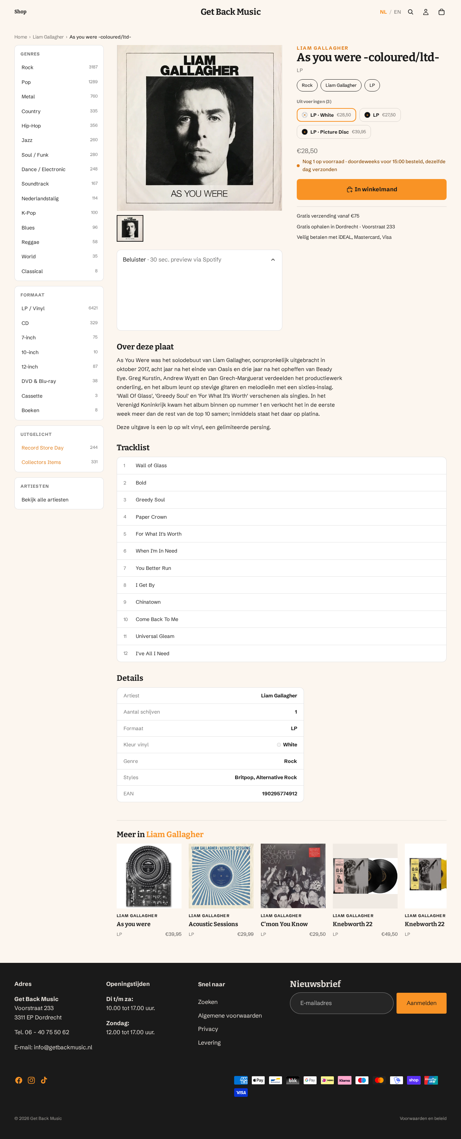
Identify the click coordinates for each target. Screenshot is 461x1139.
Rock (307, 85)
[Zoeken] (411, 12)
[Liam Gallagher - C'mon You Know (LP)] (293, 876)
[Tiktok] (44, 1080)
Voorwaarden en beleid (423, 1118)
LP (372, 85)
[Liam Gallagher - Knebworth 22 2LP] (365, 876)
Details (130, 678)
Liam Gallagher (48, 37)
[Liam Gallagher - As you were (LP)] (149, 876)
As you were (134, 924)
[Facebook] (18, 1080)
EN (397, 11)
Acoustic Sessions (213, 924)
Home (20, 37)
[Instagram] (31, 1080)
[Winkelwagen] (441, 12)
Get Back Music (46, 1118)
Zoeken (208, 1001)
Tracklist (133, 448)
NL (383, 11)
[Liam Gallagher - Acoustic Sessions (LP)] (221, 876)
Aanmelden (422, 1003)
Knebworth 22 (352, 924)
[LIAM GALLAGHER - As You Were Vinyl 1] (130, 228)
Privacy (208, 1028)
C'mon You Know (284, 924)
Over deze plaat (145, 347)
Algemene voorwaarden (230, 1015)
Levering (209, 1042)
